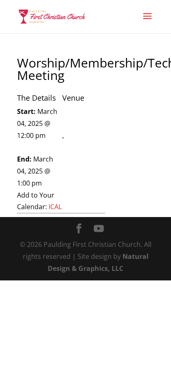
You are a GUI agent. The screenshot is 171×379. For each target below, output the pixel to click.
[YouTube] (99, 229)
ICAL (55, 206)
